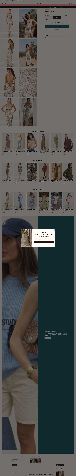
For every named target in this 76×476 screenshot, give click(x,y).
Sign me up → (44, 242)
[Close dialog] (54, 230)
